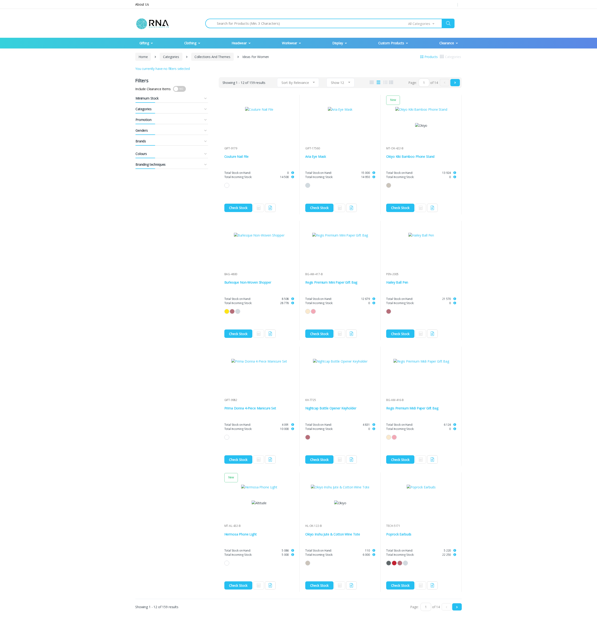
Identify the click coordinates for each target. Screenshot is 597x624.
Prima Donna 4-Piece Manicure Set (250, 408)
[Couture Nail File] (259, 109)
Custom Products (391, 43)
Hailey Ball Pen (397, 282)
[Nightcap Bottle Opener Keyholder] (340, 361)
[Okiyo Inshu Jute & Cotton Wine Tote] (340, 487)
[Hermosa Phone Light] (259, 487)
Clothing (190, 43)
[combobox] (425, 23)
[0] (444, 82)
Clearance (446, 43)
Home (143, 57)
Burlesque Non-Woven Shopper (247, 282)
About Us (142, 4)
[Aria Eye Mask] (340, 109)
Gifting (144, 43)
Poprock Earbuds (398, 534)
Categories (171, 57)
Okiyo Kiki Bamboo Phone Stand (410, 156)
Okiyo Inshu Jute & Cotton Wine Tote (332, 534)
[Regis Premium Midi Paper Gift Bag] (421, 361)
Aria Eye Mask (315, 156)
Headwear (239, 43)
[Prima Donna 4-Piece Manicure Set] (259, 361)
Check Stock (238, 208)
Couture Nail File (236, 156)
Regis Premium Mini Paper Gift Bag (331, 282)
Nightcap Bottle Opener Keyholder (330, 408)
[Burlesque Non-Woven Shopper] (259, 235)
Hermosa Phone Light (240, 534)
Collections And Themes (212, 57)
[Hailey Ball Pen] (421, 235)
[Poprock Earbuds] (421, 487)
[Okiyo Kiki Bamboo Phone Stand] (421, 109)
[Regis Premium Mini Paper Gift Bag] (340, 235)
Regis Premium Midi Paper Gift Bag (412, 408)
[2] (455, 82)
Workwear (289, 43)
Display (337, 43)
